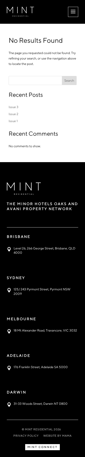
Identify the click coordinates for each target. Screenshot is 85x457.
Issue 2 (13, 114)
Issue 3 (13, 107)
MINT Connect (42, 447)
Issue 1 (13, 121)
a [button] (73, 12)
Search (69, 80)
